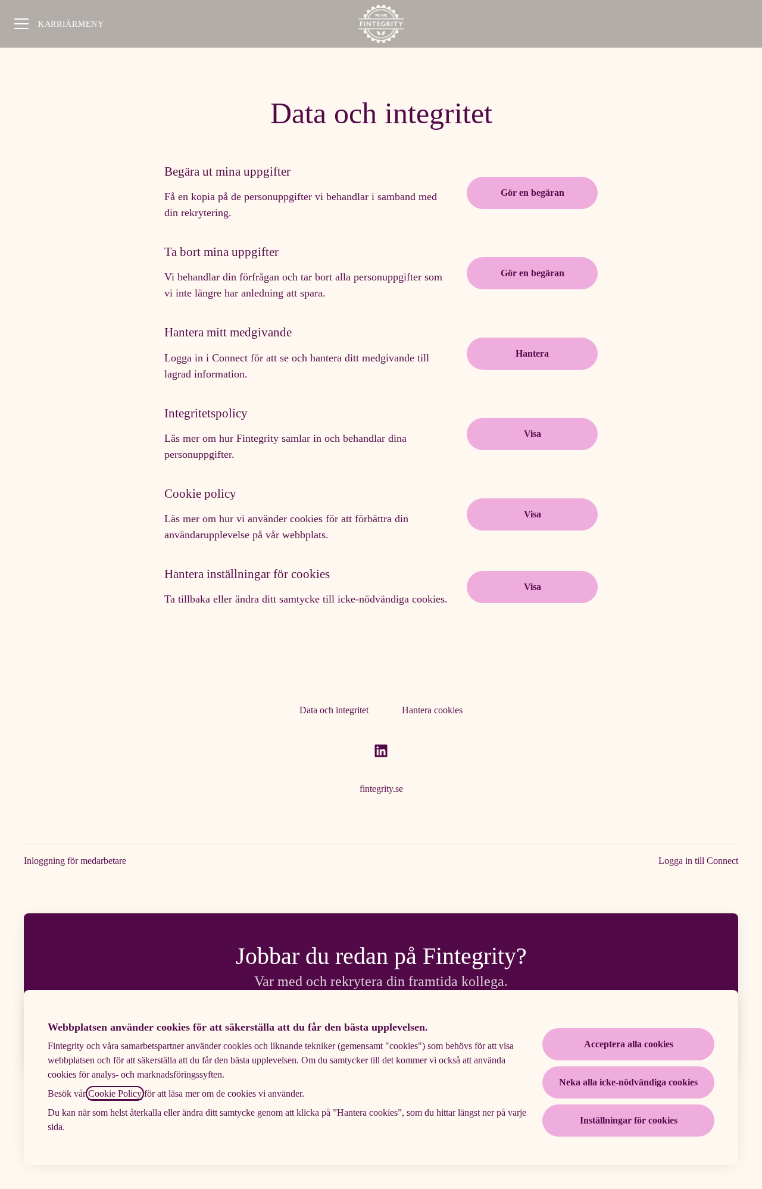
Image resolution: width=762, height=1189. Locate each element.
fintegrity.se (381, 789)
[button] (532, 587)
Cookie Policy (115, 1093)
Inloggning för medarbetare (75, 861)
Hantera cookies (432, 710)
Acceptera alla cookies (628, 1044)
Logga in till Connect (698, 861)
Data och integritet (333, 710)
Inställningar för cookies (628, 1120)
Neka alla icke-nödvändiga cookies (628, 1082)
